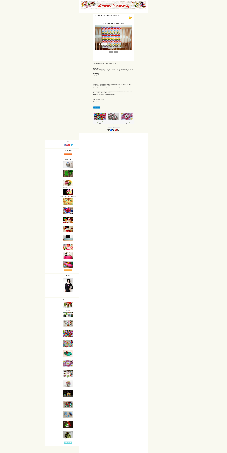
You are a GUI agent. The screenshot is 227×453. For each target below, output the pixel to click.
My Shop (133, 447)
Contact (97, 11)
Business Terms (129, 447)
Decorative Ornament (105, 450)
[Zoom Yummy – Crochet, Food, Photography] (113, 5)
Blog (88, 11)
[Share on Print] (108, 130)
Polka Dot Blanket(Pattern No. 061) (113, 122)
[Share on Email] (118, 130)
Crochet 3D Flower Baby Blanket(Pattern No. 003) (127, 122)
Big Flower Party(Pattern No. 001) (100, 122)
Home (118, 450)
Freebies (134, 450)
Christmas (99, 450)
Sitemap (125, 447)
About (92, 11)
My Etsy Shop (68, 153)
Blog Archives (103, 11)
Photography (117, 11)
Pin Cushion (127, 450)
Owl (97, 450)
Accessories (115, 450)
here (111, 97)
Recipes (123, 11)
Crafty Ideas (110, 11)
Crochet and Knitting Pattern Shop (134, 11)
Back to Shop (97, 107)
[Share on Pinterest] (116, 130)
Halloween (123, 450)
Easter (120, 450)
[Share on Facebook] (111, 130)
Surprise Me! (68, 270)
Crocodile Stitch (110, 450)
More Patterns (68, 442)
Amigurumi (131, 450)
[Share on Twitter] (113, 130)
